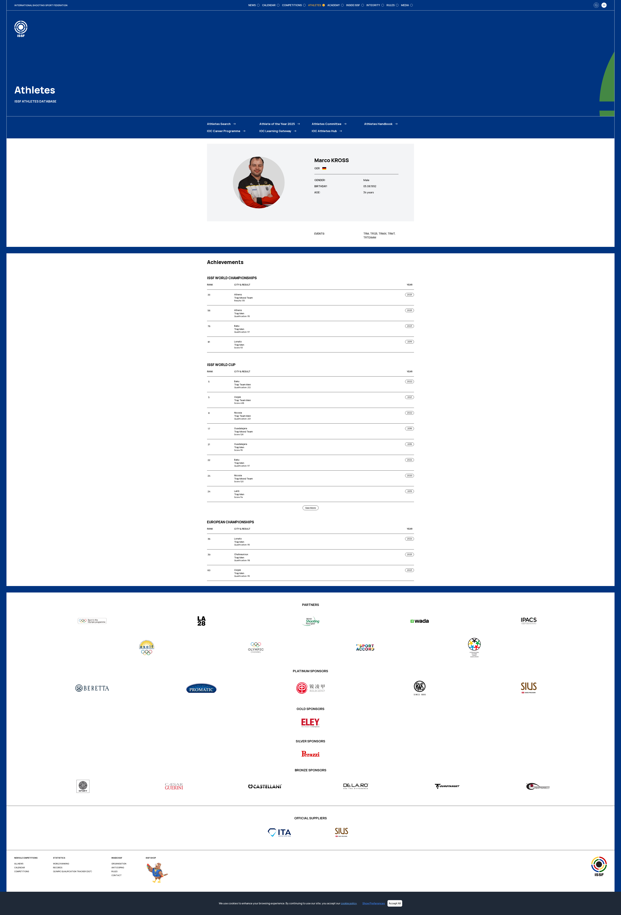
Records (57, 867)
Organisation (118, 863)
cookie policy (349, 903)
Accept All (395, 903)
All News (18, 863)
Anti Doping (117, 867)
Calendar (19, 867)
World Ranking (61, 863)
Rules (114, 871)
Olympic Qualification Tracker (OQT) (72, 871)
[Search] (596, 5)
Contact (116, 875)
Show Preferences (373, 903)
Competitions (21, 871)
